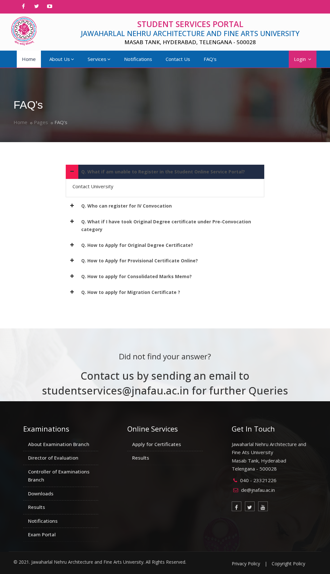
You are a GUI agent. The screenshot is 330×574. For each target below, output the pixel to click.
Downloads (40, 493)
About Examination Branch (58, 444)
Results (36, 507)
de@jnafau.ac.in (258, 490)
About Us (59, 59)
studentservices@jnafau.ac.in (115, 390)
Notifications (138, 59)
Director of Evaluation (53, 457)
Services (97, 59)
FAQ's (210, 59)
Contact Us (178, 59)
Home (29, 59)
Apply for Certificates (156, 444)
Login (300, 59)
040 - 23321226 (258, 480)
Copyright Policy (288, 563)
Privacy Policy (246, 563)
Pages (41, 122)
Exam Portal (42, 534)
